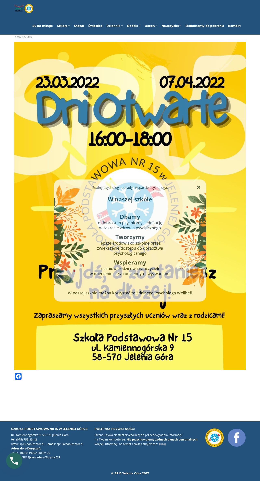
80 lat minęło (42, 26)
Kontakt (234, 26)
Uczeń (150, 26)
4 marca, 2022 (23, 37)
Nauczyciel (171, 26)
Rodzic (133, 26)
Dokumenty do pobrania (205, 26)
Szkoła (62, 26)
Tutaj (162, 444)
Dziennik (113, 26)
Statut (79, 26)
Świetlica (95, 26)
